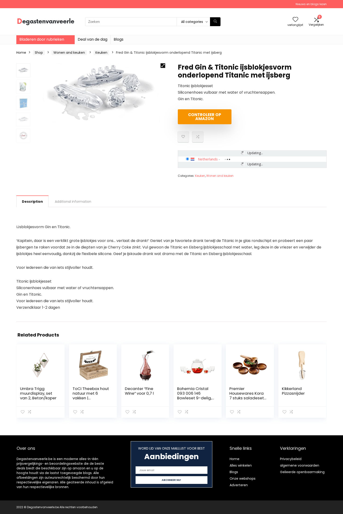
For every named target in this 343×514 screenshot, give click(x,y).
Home (21, 52)
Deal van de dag (92, 39)
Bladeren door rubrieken (41, 39)
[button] (163, 65)
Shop (39, 52)
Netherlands (208, 159)
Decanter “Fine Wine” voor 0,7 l (139, 391)
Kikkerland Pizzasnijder (293, 391)
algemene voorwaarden (299, 465)
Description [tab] (32, 201)
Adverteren (239, 485)
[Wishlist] (295, 20)
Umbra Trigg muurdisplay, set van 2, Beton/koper (38, 393)
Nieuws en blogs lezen (311, 4)
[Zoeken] (215, 21)
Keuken (101, 52)
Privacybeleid (290, 459)
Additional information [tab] (73, 201)
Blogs (118, 39)
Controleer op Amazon (204, 116)
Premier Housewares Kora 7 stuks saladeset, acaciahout (247, 395)
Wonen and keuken (69, 52)
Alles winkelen (241, 465)
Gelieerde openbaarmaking (302, 472)
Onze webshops (243, 478)
